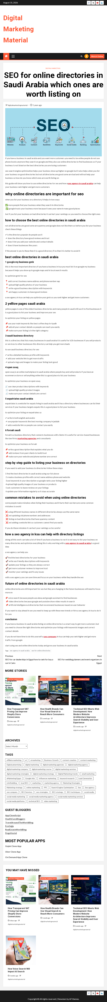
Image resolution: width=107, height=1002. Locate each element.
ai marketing (35, 760)
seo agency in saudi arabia (20, 651)
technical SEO (34, 801)
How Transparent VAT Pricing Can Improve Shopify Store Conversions (18, 713)
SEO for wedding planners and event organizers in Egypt (80, 659)
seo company (12, 792)
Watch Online (97, 56)
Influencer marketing (47, 778)
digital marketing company (17, 769)
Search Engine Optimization (62, 787)
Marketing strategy (14, 787)
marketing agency (51, 783)
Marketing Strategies (71, 783)
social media (89, 792)
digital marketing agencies (53, 765)
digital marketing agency (78, 765)
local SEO (24, 783)
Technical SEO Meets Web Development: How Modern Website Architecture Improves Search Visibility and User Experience (86, 716)
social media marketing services (70, 797)
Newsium (62, 999)
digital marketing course (41, 769)
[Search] (81, 56)
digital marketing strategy (43, 774)
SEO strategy (57, 792)
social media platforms (16, 801)
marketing (36, 783)
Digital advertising (14, 765)
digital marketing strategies (18, 774)
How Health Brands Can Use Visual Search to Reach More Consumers (52, 712)
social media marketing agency (41, 797)
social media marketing (16, 797)
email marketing (88, 774)
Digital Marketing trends (68, 774)
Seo (79, 787)
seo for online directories (40, 651)
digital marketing (32, 765)
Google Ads (30, 778)
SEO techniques (73, 792)
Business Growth (51, 760)
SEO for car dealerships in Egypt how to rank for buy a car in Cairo (29, 659)
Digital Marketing (53, 68)
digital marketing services (65, 769)
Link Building (12, 783)
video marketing (50, 801)
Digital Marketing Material (18, 29)
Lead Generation (85, 778)
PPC (45, 787)
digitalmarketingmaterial (18, 105)
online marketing (33, 787)
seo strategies (42, 792)
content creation (69, 760)
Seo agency (89, 787)
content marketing (88, 760)
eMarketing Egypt (14, 778)
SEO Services (26, 792)
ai (26, 760)
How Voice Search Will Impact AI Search (19, 970)
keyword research (67, 778)
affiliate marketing (14, 760)
